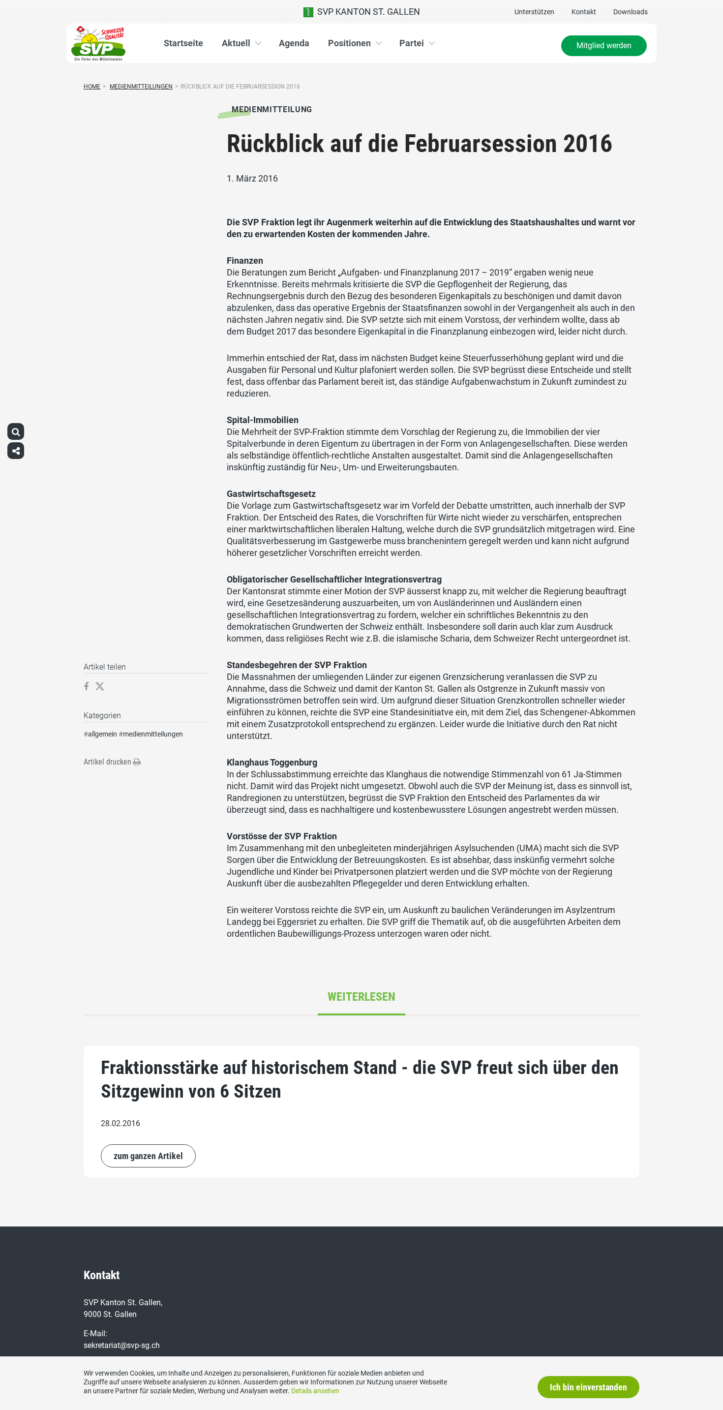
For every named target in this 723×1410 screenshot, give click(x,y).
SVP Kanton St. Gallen (366, 11)
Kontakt (584, 12)
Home (92, 86)
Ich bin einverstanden (588, 1387)
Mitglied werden (604, 45)
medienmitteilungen (153, 734)
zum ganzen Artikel (148, 1156)
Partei (411, 43)
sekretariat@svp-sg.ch (122, 1345)
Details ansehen (315, 1391)
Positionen (349, 43)
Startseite (183, 43)
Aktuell (236, 43)
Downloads (630, 12)
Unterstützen (534, 12)
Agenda (294, 43)
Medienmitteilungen (141, 86)
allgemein (102, 734)
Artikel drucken (108, 761)
